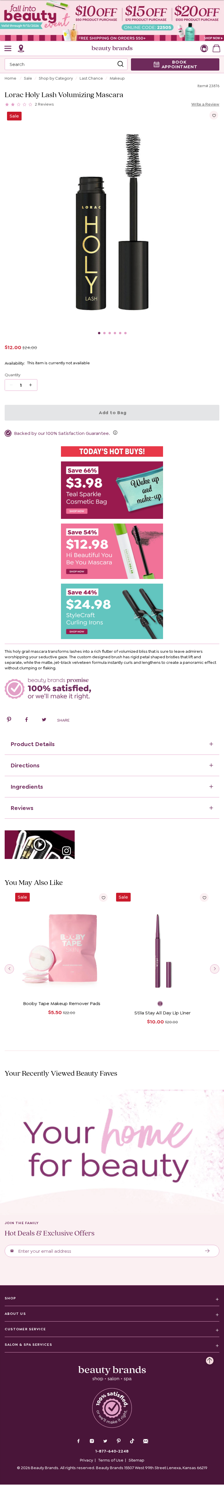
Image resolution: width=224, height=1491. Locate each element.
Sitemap (136, 1460)
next (214, 969)
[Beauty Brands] (112, 48)
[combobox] (66, 64)
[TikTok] (132, 1441)
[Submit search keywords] (120, 64)
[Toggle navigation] (8, 48)
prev (9, 969)
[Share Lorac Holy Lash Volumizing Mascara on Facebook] (26, 720)
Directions (24, 765)
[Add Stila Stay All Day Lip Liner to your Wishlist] (204, 897)
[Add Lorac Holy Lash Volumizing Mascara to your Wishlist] (213, 115)
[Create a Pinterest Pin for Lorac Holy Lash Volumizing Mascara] (9, 720)
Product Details (32, 744)
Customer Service (25, 1329)
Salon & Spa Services (28, 1344)
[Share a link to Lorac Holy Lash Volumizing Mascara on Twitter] (44, 720)
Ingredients (26, 786)
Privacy (86, 1460)
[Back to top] (210, 1359)
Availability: (15, 363)
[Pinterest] (119, 1442)
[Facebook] (78, 1442)
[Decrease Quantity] (32, 385)
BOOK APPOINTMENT (179, 64)
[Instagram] (92, 1442)
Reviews (21, 808)
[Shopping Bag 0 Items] (216, 48)
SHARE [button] (63, 720)
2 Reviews (44, 104)
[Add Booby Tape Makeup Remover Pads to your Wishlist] (103, 897)
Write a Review (205, 104)
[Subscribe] (207, 1251)
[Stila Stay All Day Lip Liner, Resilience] (162, 1004)
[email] (145, 1441)
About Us (15, 1313)
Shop (10, 1298)
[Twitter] (105, 1442)
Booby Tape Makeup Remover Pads (61, 1003)
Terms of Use (110, 1460)
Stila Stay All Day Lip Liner (162, 1013)
